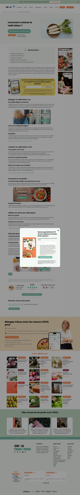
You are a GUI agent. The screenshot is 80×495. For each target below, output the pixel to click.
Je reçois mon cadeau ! (45, 257)
